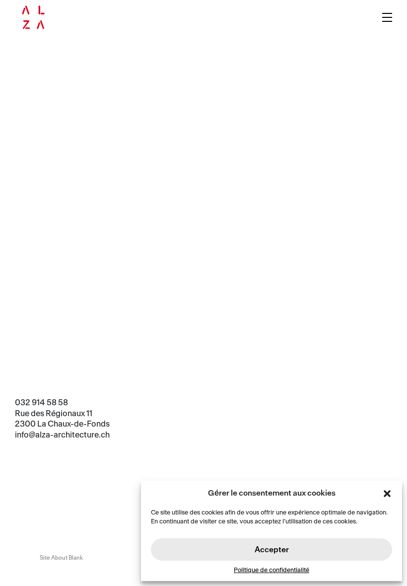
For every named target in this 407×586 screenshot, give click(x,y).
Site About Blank (61, 558)
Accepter (272, 550)
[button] (387, 493)
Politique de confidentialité (271, 570)
